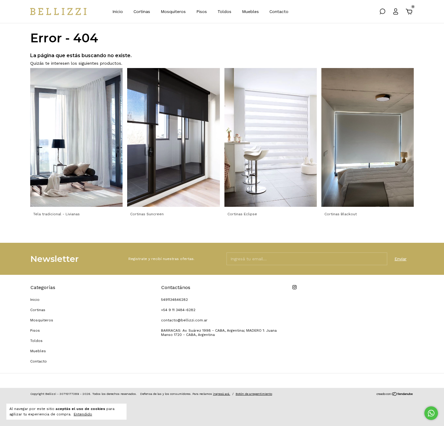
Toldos (224, 11)
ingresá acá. (221, 393)
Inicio (117, 11)
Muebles (250, 11)
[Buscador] (382, 12)
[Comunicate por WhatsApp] (431, 413)
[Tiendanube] (395, 394)
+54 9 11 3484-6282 (178, 310)
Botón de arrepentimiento (254, 393)
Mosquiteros (173, 11)
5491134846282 (174, 300)
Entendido (83, 414)
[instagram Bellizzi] (294, 287)
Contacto (278, 11)
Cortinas (142, 11)
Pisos (201, 11)
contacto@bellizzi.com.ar (184, 320)
